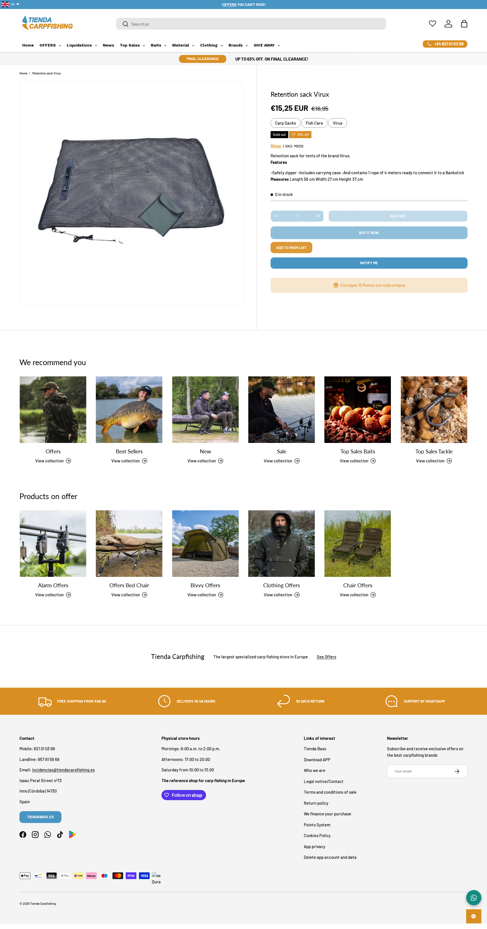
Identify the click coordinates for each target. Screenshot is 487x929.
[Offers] (53, 409)
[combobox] (251, 24)
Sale (281, 451)
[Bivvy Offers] (205, 543)
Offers (53, 451)
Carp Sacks (285, 122)
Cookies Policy (317, 835)
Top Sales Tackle (434, 451)
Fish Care (314, 122)
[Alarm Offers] (53, 543)
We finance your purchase (327, 814)
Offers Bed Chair (129, 585)
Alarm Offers (53, 585)
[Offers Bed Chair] (129, 543)
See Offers (326, 656)
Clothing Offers (281, 585)
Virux (337, 122)
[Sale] (281, 409)
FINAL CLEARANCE (203, 58)
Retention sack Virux (46, 73)
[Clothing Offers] (281, 543)
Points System (317, 824)
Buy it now (369, 232)
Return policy (316, 803)
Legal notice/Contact (324, 781)
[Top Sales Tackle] (434, 409)
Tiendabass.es (40, 817)
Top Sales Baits (357, 451)
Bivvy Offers (205, 585)
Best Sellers (129, 451)
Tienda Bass (315, 748)
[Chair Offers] (357, 543)
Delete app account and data (330, 857)
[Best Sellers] (129, 409)
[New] (205, 409)
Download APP (317, 759)
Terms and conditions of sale (330, 792)
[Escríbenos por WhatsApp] (473, 897)
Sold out (398, 216)
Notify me (369, 263)
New (205, 451)
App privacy (314, 846)
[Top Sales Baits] (357, 409)
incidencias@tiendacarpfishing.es (63, 770)
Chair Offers (357, 585)
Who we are (314, 770)
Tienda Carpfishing (43, 903)
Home (23, 73)
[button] (464, 23)
